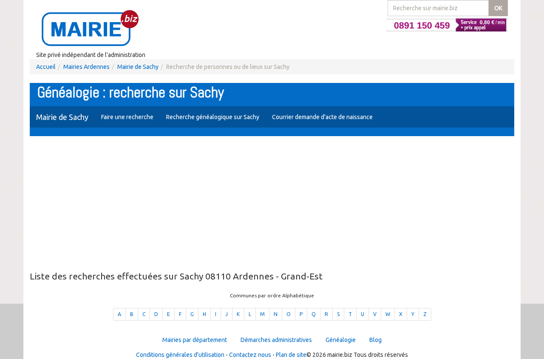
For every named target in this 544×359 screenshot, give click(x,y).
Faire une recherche (127, 117)
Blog (375, 339)
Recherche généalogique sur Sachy (212, 117)
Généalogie (341, 339)
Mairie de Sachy (138, 66)
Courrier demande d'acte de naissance (322, 117)
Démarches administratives (276, 339)
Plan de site (291, 354)
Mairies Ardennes (86, 66)
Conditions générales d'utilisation (180, 354)
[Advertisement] (272, 204)
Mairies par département (194, 339)
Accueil (46, 66)
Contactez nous (250, 354)
